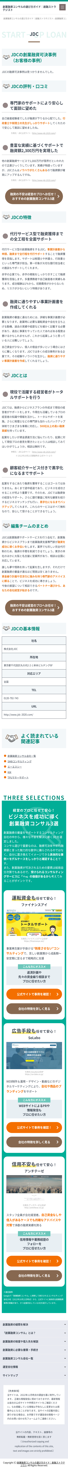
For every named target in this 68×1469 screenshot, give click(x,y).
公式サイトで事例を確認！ (34, 994)
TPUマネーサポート (18, 777)
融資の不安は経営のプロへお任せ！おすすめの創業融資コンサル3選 (33, 196)
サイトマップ (10, 1375)
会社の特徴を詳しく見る (34, 1008)
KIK (9, 772)
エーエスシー (15, 766)
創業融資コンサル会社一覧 (22, 756)
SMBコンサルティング (20, 761)
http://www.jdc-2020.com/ (43, 133)
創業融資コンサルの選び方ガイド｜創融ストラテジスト (29, 8)
